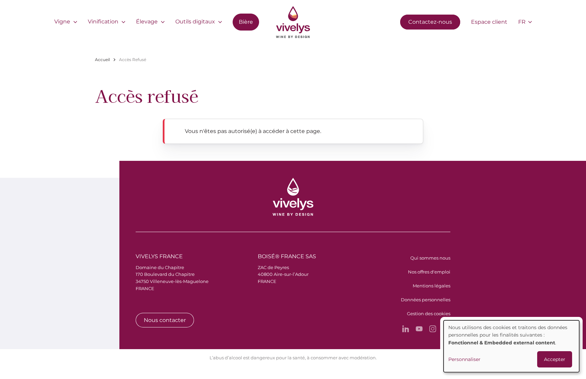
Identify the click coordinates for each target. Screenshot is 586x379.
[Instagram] (433, 329)
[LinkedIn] (406, 329)
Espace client (489, 22)
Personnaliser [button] (464, 359)
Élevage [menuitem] (147, 21)
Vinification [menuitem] (103, 21)
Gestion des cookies (428, 313)
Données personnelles (425, 299)
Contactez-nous (430, 22)
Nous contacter (165, 320)
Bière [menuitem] (246, 22)
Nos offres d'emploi (429, 271)
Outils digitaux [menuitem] (195, 21)
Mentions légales (431, 285)
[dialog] (511, 346)
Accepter (554, 359)
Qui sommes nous (430, 258)
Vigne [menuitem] (62, 21)
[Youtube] (419, 329)
